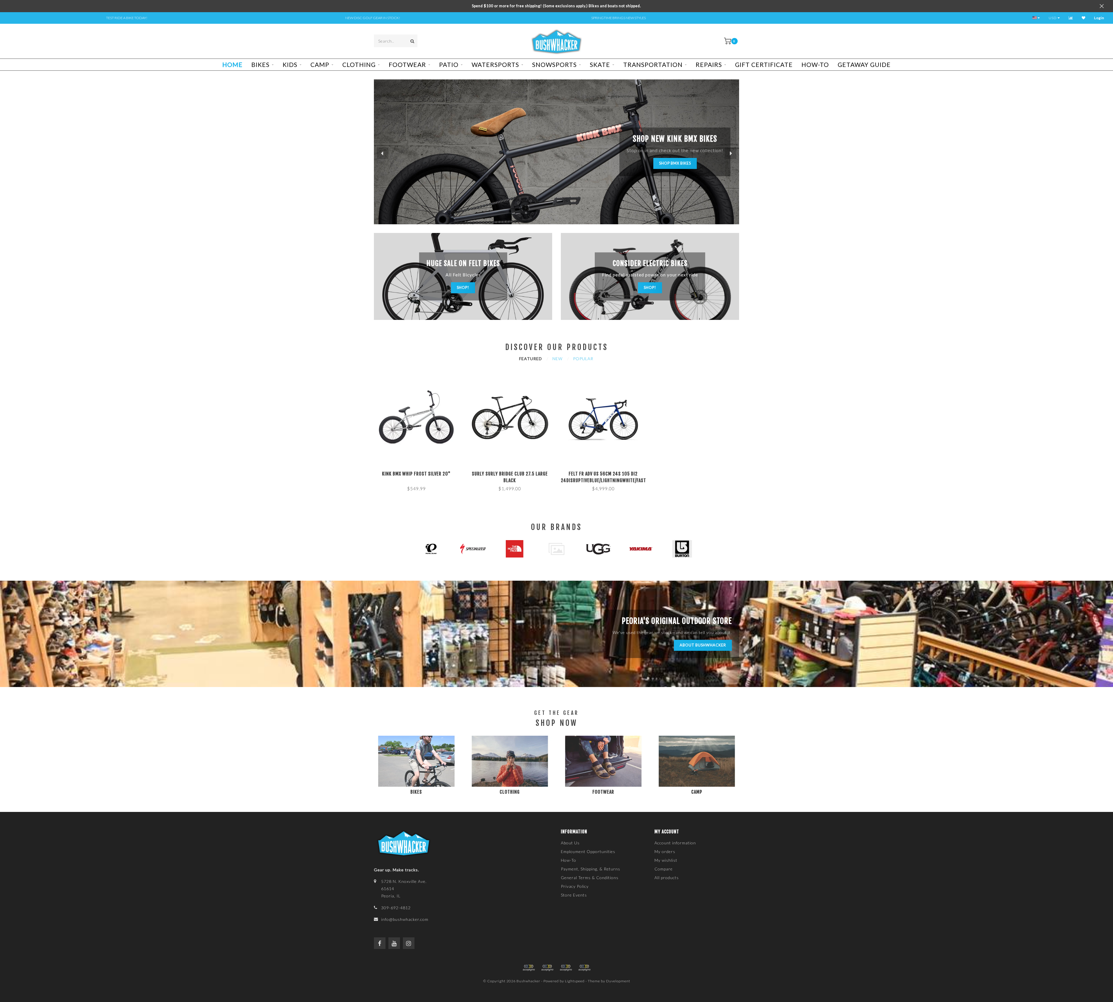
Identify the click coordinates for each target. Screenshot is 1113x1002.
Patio (449, 64)
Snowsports (554, 64)
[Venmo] (584, 967)
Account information (675, 842)
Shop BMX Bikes (675, 163)
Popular (583, 358)
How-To (815, 64)
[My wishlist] (1083, 18)
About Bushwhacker (703, 645)
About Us (570, 842)
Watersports (495, 64)
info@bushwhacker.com (404, 919)
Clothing (359, 64)
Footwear (407, 64)
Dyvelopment (618, 981)
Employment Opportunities (588, 851)
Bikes (260, 64)
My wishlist (665, 860)
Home (232, 64)
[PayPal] (547, 967)
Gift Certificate (764, 64)
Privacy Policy (575, 886)
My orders (664, 851)
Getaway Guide (864, 64)
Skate (600, 64)
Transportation (653, 64)
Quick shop (419, 472)
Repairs (709, 64)
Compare (663, 868)
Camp (319, 64)
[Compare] (1071, 18)
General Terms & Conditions (590, 877)
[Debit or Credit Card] (528, 967)
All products (666, 877)
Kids (290, 64)
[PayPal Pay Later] (566, 967)
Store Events (574, 894)
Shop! (463, 287)
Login (1099, 18)
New (557, 358)
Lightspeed (575, 981)
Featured (530, 358)
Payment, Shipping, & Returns (590, 868)
